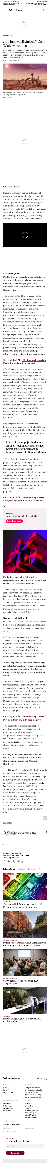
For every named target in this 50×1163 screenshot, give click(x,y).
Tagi (40, 869)
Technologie (8, 36)
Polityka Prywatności (32, 1088)
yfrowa (18, 10)
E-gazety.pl (29, 1106)
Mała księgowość (31, 1110)
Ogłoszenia (7, 1106)
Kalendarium (29, 1128)
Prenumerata (8, 1108)
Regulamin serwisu (32, 1092)
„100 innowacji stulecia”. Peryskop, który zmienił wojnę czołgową (24, 718)
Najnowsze (32, 869)
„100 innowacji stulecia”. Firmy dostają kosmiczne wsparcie (24, 361)
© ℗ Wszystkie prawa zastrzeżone (16, 855)
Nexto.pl (28, 1108)
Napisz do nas (8, 1092)
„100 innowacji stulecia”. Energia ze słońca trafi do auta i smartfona (24, 499)
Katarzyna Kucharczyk (11, 187)
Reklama (6, 1104)
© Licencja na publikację (12, 853)
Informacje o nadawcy (33, 1095)
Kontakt (6, 1090)
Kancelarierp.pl (30, 1113)
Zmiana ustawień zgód (33, 1090)
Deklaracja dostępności (33, 1097)
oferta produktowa (10, 1132)
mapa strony (7, 1128)
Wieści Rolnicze (30, 1115)
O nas (5, 1088)
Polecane (21, 869)
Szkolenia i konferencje (11, 1124)
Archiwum (7, 1110)
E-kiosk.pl (28, 1104)
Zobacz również (9, 869)
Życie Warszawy (31, 1117)
